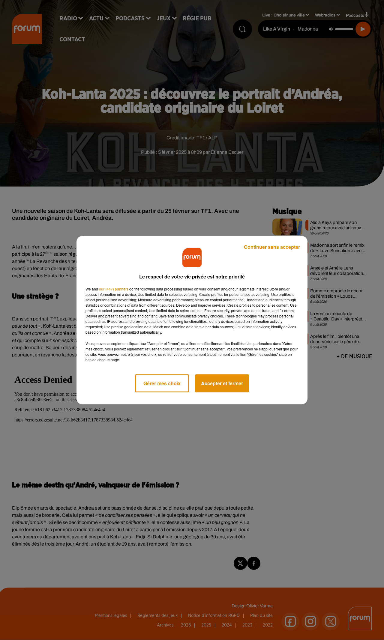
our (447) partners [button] (113, 288)
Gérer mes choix (162, 383)
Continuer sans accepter (272, 246)
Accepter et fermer (222, 383)
